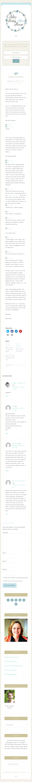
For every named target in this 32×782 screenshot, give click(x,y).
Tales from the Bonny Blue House (16, 21)
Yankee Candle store (13, 195)
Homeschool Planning (10, 670)
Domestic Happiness (8, 345)
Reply (7, 396)
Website (5, 569)
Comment (5, 532)
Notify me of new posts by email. (13, 581)
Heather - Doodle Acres (18, 383)
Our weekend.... (10, 354)
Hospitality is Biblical (10, 661)
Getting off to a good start (11, 657)
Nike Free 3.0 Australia (18, 481)
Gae (13, 406)
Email (5, 561)
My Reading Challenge (10, 674)
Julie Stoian (23, 772)
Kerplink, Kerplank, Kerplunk (18, 345)
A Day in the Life (16, 365)
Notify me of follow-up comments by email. (16, 577)
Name (5, 553)
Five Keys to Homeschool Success (13, 666)
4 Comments (19, 83)
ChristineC (15, 443)
